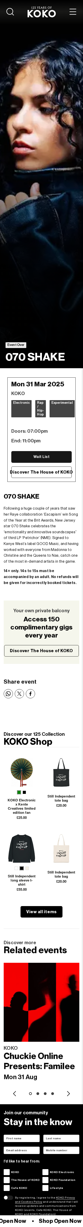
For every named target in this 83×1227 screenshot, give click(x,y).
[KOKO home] (41, 12)
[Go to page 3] (45, 1093)
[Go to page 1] (30, 1093)
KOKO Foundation (62, 1180)
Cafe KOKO (19, 1188)
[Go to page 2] (37, 1093)
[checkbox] (7, 1172)
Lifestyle (56, 1188)
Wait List (41, 457)
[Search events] (10, 11)
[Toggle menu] (72, 11)
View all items (41, 912)
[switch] (8, 1198)
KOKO (15, 1172)
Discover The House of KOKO (41, 472)
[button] (19, 792)
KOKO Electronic (62, 1172)
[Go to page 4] (52, 1093)
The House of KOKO (25, 1180)
